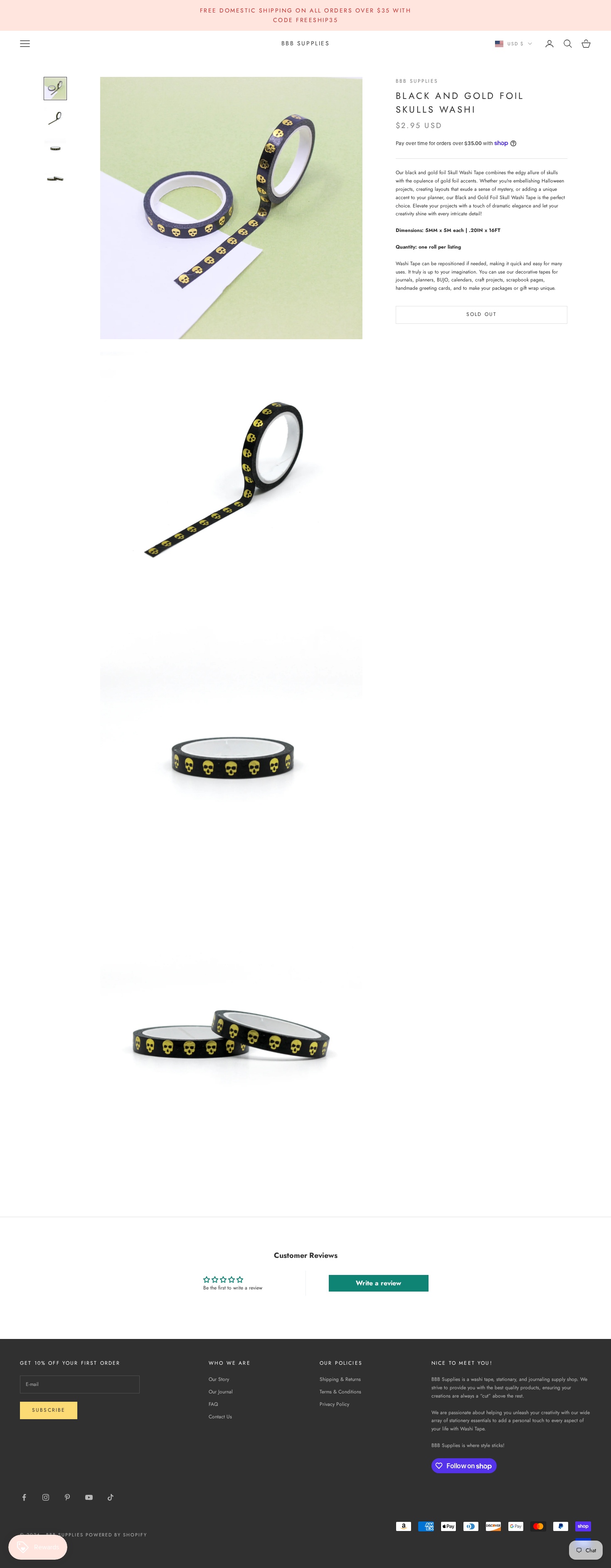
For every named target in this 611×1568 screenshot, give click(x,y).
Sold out (481, 314)
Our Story (219, 1379)
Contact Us (220, 1416)
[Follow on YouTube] (89, 1497)
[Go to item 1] (55, 88)
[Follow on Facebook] (24, 1497)
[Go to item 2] (55, 118)
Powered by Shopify (117, 1534)
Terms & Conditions (340, 1391)
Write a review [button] (378, 1283)
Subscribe (48, 1410)
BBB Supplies (417, 81)
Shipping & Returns (340, 1379)
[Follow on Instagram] (46, 1497)
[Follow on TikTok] (110, 1497)
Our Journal (221, 1391)
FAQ (213, 1404)
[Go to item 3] (55, 148)
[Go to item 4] (55, 178)
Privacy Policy (334, 1404)
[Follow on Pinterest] (67, 1497)
